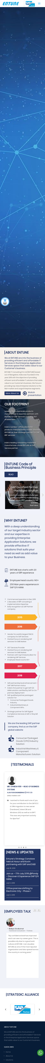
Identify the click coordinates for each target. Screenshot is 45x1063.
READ (11, 474)
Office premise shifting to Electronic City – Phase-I (19, 890)
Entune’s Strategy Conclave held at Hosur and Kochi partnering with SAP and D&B (20, 861)
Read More (23, 183)
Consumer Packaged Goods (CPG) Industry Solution (27, 741)
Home (8, 1052)
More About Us (12, 393)
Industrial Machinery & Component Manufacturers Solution (28, 751)
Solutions (9, 1060)
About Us (9, 1056)
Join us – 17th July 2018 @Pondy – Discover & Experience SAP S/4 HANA (22, 876)
